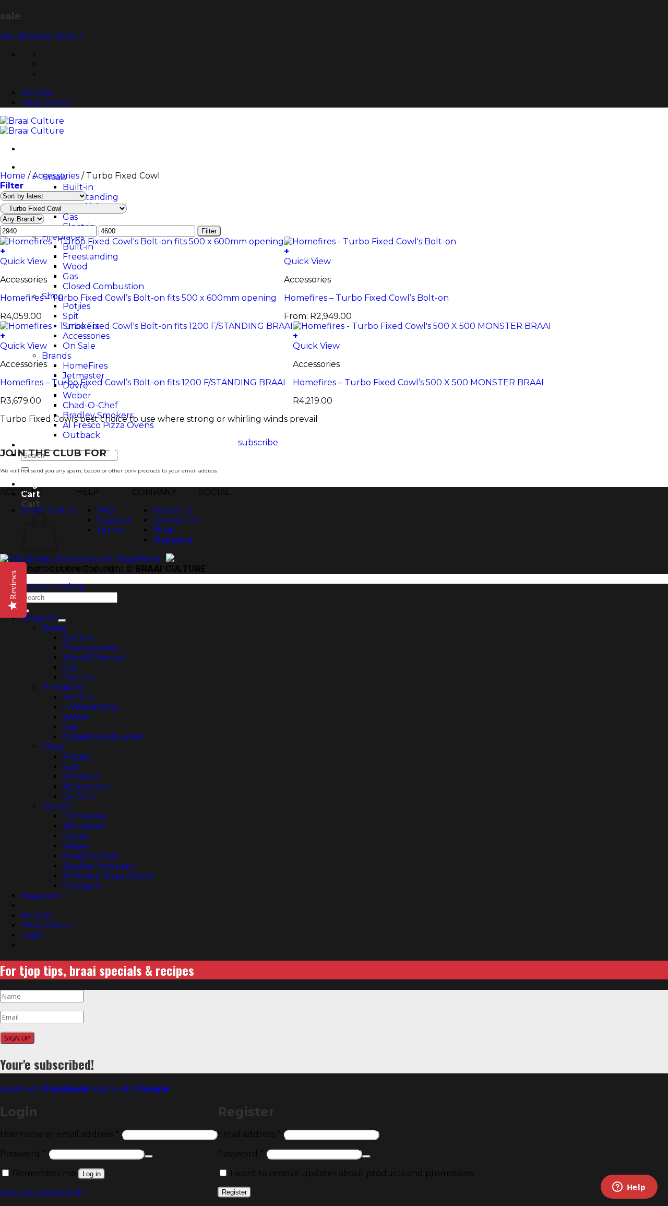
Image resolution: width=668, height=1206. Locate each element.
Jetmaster (84, 826)
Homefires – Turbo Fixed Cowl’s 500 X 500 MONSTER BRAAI (418, 382)
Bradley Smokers (98, 866)
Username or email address (59, 1134)
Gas (70, 667)
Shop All (39, 167)
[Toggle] (62, 620)
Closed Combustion (103, 737)
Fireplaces (63, 687)
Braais (54, 628)
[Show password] (149, 1156)
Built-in (78, 187)
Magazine (173, 540)
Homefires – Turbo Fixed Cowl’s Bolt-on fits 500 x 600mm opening (138, 298)
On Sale (37, 93)
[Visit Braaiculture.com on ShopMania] (80, 559)
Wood (75, 717)
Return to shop (53, 587)
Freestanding (90, 197)
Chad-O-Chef (90, 856)
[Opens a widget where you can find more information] (629, 1188)
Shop (164, 530)
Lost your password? (43, 1193)
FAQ (105, 510)
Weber (77, 846)
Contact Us (176, 520)
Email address (249, 1134)
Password (23, 1153)
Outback (81, 435)
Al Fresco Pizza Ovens (108, 876)
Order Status (48, 510)
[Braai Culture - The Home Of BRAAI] (32, 126)
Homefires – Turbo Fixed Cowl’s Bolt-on (366, 298)
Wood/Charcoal (95, 658)
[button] (33, 484)
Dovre (75, 836)
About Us (172, 510)
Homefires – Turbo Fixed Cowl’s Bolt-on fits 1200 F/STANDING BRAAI (142, 382)
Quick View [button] (23, 261)
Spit (71, 767)
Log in (91, 1174)
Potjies (76, 757)
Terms (110, 530)
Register (234, 1192)
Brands (56, 806)
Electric (78, 677)
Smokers (81, 777)
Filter (209, 231)
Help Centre (47, 103)
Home (13, 176)
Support (114, 520)
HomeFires (85, 816)
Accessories (55, 176)
